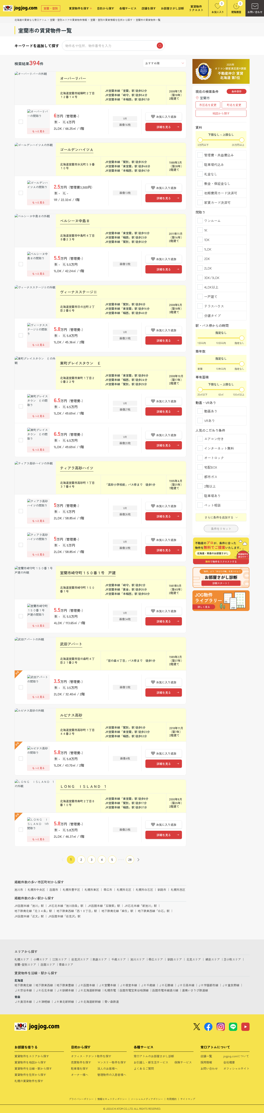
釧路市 (162, 889)
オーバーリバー (73, 78)
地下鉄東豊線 (65, 985)
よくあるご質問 (144, 1068)
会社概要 (229, 1062)
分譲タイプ (212, 315)
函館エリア (48, 964)
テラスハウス (214, 306)
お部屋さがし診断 (172, 8)
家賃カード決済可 (217, 202)
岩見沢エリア (80, 959)
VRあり (209, 420)
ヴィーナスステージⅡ (78, 291)
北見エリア (193, 959)
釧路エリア (174, 959)
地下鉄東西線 (44, 985)
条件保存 (237, 91)
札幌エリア (21, 959)
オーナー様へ (79, 1075)
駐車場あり (212, 495)
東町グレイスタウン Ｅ (80, 363)
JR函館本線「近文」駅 (29, 916)
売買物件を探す (81, 1062)
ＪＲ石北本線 (44, 990)
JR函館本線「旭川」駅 (29, 906)
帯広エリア (155, 959)
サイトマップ (187, 1099)
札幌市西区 (178, 889)
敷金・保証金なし (217, 183)
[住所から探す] (221, 600)
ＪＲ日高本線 (185, 985)
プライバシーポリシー (81, 1099)
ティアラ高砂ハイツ (76, 467)
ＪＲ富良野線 (230, 985)
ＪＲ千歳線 (148, 985)
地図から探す (221, 113)
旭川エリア (137, 959)
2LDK (208, 268)
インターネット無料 (219, 448)
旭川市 (18, 889)
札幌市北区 (124, 889)
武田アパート (71, 643)
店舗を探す (148, 8)
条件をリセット (221, 529)
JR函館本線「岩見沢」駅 (64, 916)
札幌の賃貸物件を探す (28, 1081)
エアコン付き (214, 438)
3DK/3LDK (211, 277)
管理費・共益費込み (219, 154)
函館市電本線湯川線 (165, 990)
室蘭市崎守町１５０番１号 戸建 (88, 572)
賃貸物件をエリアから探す (31, 1056)
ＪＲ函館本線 (86, 985)
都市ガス (210, 476)
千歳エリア (118, 959)
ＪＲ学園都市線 (208, 985)
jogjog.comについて (236, 1056)
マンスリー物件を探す (111, 1062)
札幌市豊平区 (71, 889)
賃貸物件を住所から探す (30, 1075)
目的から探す (105, 8)
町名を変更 (234, 105)
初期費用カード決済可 (220, 192)
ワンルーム (212, 220)
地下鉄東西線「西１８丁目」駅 (77, 911)
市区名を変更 (208, 105)
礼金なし (210, 173)
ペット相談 (212, 505)
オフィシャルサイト (236, 1068)
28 (130, 859)
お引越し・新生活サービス (151, 1062)
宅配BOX (210, 467)
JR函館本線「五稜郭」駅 (104, 906)
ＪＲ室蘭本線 (107, 985)
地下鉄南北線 (23, 985)
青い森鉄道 (111, 1002)
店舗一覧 (206, 1056)
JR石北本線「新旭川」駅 (141, 906)
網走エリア (212, 959)
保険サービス (183, 1062)
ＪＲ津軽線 (42, 1002)
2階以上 (210, 486)
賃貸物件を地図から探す (30, 1062)
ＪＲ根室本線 (128, 985)
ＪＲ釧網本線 (65, 990)
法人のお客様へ (107, 1068)
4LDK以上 (211, 287)
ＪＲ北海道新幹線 (89, 990)
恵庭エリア (99, 959)
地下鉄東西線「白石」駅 (154, 911)
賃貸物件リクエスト (196, 8)
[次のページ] (138, 859)
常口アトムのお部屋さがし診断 (154, 1056)
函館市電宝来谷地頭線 (134, 990)
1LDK (207, 249)
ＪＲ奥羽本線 (23, 1002)
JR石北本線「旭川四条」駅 (65, 906)
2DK (207, 258)
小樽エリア (40, 959)
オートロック (214, 457)
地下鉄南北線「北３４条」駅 (33, 911)
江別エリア (59, 959)
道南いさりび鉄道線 (195, 990)
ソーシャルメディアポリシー (147, 1099)
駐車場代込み (214, 164)
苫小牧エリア (232, 959)
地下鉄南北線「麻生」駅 (117, 911)
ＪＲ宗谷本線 (23, 990)
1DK (207, 239)
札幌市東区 (92, 889)
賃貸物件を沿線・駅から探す (33, 1068)
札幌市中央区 (36, 889)
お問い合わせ (209, 1068)
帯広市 (108, 889)
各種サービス (128, 8)
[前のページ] (62, 859)
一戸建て (210, 296)
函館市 (54, 889)
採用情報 (206, 1062)
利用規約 (172, 1099)
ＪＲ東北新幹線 (64, 1002)
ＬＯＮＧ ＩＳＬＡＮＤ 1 (83, 786)
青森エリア (66, 964)
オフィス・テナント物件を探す (91, 1056)
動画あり (210, 411)
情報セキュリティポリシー (112, 1099)
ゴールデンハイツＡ (76, 149)
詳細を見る (164, 127)
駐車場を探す (79, 1068)
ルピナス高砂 (71, 715)
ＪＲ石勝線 (166, 985)
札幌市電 (110, 990)
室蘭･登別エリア (25, 964)
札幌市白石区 (144, 889)
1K (205, 230)
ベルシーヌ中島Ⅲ (75, 220)
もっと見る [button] (38, 131)
